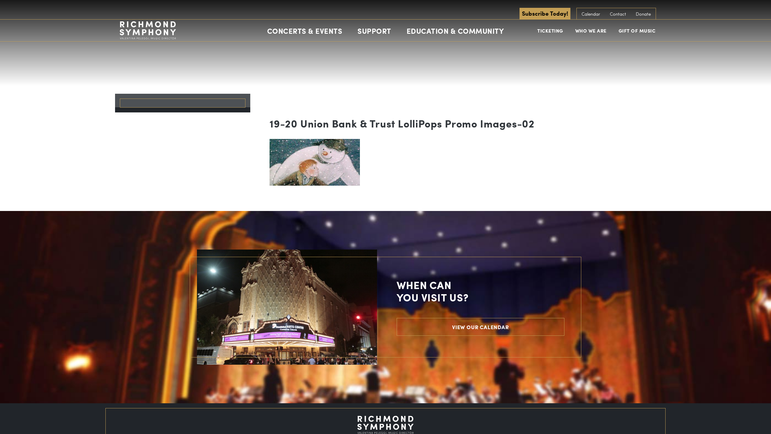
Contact (618, 14)
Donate (643, 14)
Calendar (591, 14)
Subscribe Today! (545, 13)
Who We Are (591, 30)
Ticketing (550, 30)
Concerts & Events (304, 31)
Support (374, 31)
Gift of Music (637, 30)
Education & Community (455, 31)
